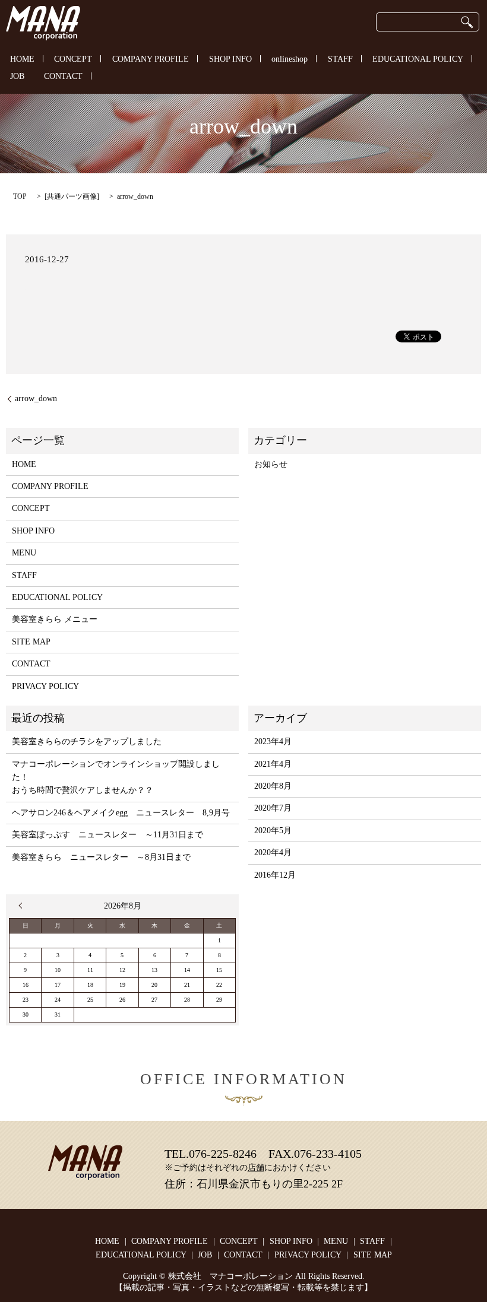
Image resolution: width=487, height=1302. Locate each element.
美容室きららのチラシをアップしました (87, 741)
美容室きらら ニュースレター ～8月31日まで (101, 857)
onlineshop (289, 59)
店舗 (256, 1167)
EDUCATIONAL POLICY (417, 59)
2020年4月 (273, 852)
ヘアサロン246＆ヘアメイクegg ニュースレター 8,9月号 (121, 812)
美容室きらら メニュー (54, 619)
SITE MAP (31, 641)
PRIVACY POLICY (45, 686)
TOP (20, 196)
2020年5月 (273, 830)
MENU (24, 552)
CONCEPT (73, 59)
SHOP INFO (230, 59)
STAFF (340, 59)
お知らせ (270, 464)
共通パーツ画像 (72, 196)
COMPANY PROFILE (150, 59)
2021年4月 (273, 764)
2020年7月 (273, 808)
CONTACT (63, 76)
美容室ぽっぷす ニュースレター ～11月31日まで (107, 834)
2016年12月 (275, 875)
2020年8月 (273, 786)
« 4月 (23, 905)
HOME (22, 59)
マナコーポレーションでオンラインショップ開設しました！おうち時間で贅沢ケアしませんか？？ (116, 777)
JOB (17, 76)
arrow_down (36, 398)
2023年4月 (273, 741)
